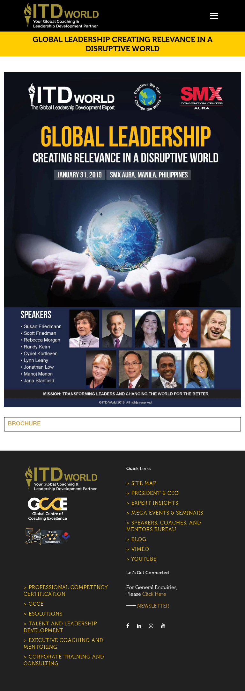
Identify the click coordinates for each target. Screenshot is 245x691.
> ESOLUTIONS (43, 614)
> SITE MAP (141, 483)
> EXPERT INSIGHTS (152, 503)
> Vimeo (137, 549)
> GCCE (34, 604)
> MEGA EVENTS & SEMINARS (164, 513)
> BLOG (136, 539)
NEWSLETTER (153, 606)
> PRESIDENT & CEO (152, 493)
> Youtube (141, 559)
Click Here (154, 594)
